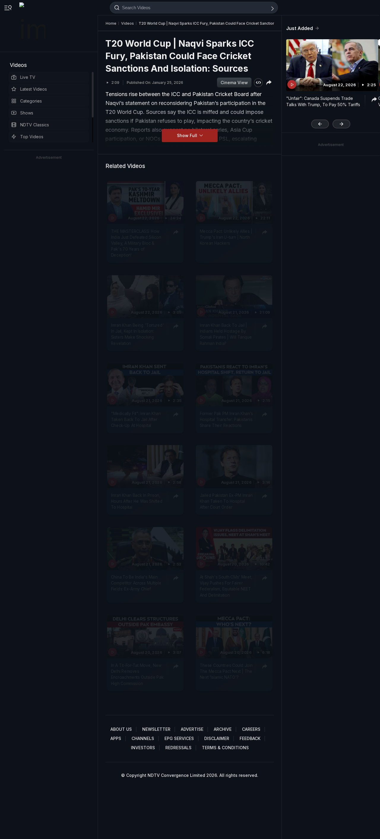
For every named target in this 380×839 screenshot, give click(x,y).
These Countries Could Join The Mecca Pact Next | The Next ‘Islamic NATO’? (226, 671)
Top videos (31, 136)
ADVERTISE (192, 729)
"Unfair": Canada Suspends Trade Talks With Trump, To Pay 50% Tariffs (323, 101)
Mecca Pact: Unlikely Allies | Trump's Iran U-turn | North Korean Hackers (226, 237)
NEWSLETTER (156, 729)
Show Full (187, 135)
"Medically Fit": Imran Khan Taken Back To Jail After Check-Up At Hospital (136, 419)
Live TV (27, 77)
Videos (18, 65)
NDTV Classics (34, 124)
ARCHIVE (223, 729)
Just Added (299, 28)
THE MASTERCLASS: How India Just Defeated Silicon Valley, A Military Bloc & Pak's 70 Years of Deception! (136, 243)
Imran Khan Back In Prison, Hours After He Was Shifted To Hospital (137, 501)
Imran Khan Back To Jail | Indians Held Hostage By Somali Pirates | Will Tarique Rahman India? (226, 334)
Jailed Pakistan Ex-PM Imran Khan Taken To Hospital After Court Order (226, 501)
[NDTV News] (33, 26)
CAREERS (251, 729)
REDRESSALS (178, 747)
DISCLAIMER (216, 738)
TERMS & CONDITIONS (225, 747)
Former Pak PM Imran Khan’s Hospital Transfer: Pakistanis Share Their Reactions (226, 419)
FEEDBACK (250, 738)
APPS (115, 738)
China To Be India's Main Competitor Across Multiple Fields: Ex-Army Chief (136, 583)
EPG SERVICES (179, 738)
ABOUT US (121, 729)
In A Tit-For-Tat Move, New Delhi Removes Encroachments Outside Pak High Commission (137, 674)
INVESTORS (143, 747)
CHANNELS (143, 738)
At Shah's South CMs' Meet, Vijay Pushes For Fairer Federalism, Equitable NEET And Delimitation (226, 586)
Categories (31, 100)
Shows (26, 112)
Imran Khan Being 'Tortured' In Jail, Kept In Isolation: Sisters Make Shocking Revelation (137, 334)
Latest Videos (33, 89)
